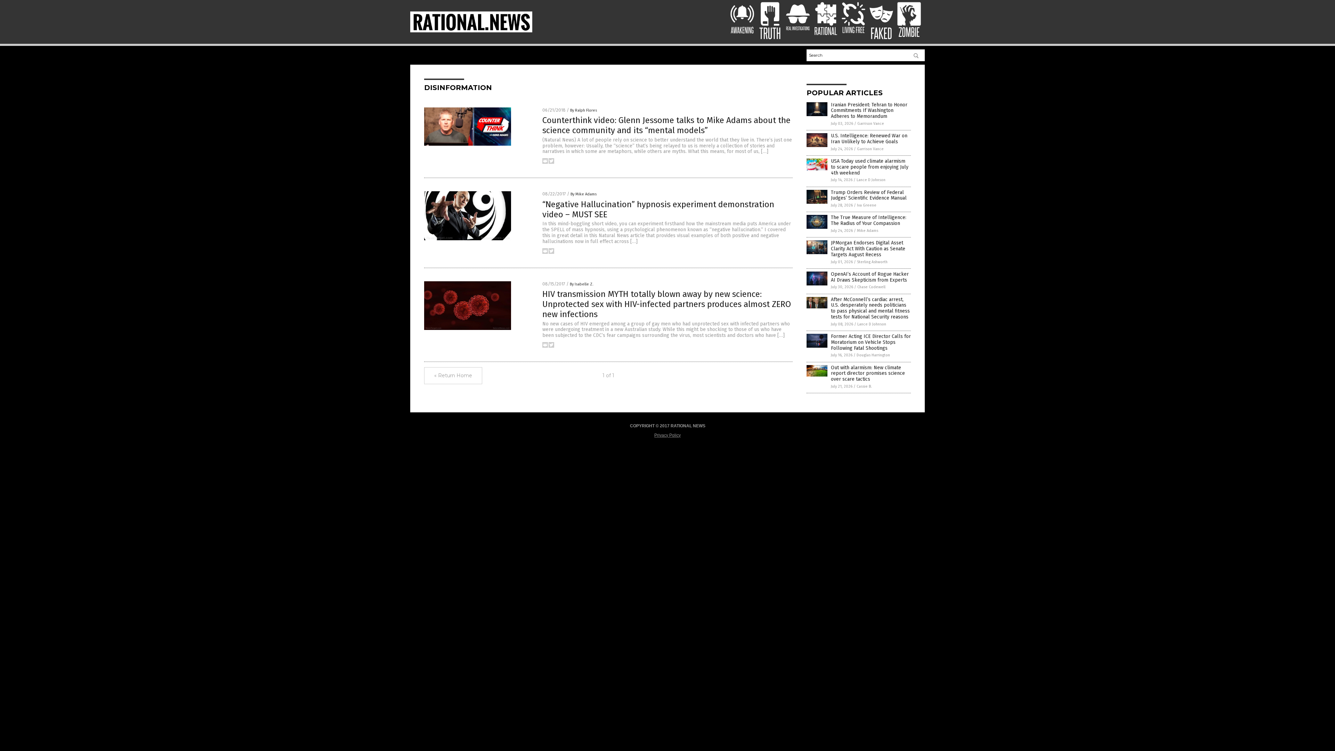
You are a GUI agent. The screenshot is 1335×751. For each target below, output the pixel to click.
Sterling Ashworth (872, 262)
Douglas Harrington (873, 355)
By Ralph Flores (583, 110)
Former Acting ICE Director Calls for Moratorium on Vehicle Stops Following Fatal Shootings (871, 342)
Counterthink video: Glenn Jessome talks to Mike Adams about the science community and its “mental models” (666, 125)
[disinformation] (471, 31)
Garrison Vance (870, 123)
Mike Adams (867, 230)
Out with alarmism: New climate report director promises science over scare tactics (868, 373)
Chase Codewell (871, 287)
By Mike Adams (584, 194)
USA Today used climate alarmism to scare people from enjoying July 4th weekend (869, 167)
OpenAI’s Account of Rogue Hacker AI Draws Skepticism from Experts (870, 277)
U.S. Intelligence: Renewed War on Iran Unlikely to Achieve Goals (869, 139)
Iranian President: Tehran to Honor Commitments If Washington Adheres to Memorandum (869, 111)
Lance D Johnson (871, 180)
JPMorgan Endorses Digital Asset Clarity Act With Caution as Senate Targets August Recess (868, 249)
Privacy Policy (667, 435)
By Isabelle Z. (581, 284)
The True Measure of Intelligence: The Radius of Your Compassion (868, 220)
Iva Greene (866, 205)
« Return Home (453, 375)
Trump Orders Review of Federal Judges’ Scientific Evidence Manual (869, 195)
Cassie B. (864, 386)
